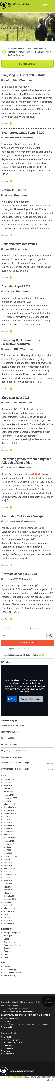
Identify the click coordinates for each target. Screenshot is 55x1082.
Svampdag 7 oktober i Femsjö (22, 516)
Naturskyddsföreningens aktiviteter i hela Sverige (22, 655)
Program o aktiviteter (12, 945)
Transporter (8, 951)
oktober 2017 (9, 884)
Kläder (6, 939)
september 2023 (10, 832)
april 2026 (8, 783)
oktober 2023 (9, 829)
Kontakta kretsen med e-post (23, 1011)
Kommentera (26, 80)
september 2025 (10, 798)
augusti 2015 (9, 902)
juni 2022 (7, 847)
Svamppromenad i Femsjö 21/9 (22, 132)
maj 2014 (7, 914)
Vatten (6, 957)
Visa (13, 699)
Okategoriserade (10, 942)
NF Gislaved (6, 1037)
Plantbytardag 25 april (10, 732)
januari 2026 (9, 792)
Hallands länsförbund (9, 1018)
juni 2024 (7, 819)
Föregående (6, 629)
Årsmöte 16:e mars (9, 744)
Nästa (36, 629)
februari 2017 (9, 887)
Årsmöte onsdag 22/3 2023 (19, 574)
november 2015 (10, 899)
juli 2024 (7, 816)
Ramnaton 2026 (7, 738)
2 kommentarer (30, 521)
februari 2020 (9, 868)
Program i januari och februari (13, 750)
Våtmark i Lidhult (13, 190)
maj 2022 (7, 850)
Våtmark (7, 954)
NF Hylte (5, 662)
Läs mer (4, 124)
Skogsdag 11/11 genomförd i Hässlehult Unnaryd (20, 341)
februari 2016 (9, 893)
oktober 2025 (9, 795)
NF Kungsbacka (7, 1054)
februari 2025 (9, 804)
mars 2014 (8, 920)
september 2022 (10, 844)
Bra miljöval (8, 936)
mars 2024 (8, 822)
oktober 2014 (9, 911)
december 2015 (10, 896)
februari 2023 (9, 835)
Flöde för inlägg (10, 969)
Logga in (7, 966)
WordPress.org (10, 975)
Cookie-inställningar (13, 1077)
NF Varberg (5, 1051)
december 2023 (10, 825)
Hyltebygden (9, 25)
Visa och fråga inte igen (31, 699)
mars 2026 (8, 786)
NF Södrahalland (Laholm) (11, 1042)
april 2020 (8, 862)
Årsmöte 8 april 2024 (15, 286)
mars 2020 (8, 865)
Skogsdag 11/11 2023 (15, 397)
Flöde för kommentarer (13, 972)
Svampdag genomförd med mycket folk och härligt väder (26, 460)
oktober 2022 (9, 841)
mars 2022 (8, 853)
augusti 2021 (9, 859)
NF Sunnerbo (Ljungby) (10, 1040)
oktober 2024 (9, 810)
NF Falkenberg (7, 1048)
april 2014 (8, 917)
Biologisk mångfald (12, 933)
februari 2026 (9, 789)
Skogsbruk (8, 948)
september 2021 (10, 856)
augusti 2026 (9, 779)
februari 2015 (9, 908)
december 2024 (10, 807)
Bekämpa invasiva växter (19, 244)
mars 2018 (8, 881)
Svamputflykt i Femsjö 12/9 (12, 726)
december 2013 (10, 923)
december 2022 (10, 838)
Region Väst (6, 1021)
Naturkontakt (6, 1027)
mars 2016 (8, 890)
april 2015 (8, 905)
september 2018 (10, 875)
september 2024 (10, 813)
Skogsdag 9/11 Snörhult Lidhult (23, 75)
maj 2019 (7, 871)
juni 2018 (7, 877)
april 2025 (8, 801)
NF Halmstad (6, 1045)
